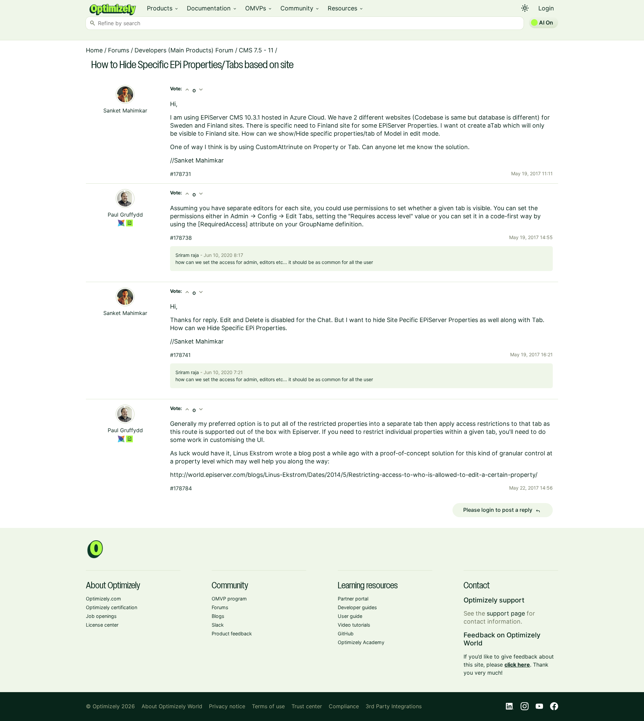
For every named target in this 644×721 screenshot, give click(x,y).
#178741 (180, 355)
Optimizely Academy (361, 642)
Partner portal (353, 598)
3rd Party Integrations (394, 706)
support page (506, 613)
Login (546, 8)
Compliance (344, 706)
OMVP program (229, 598)
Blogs (218, 616)
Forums (118, 50)
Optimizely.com (103, 598)
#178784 (181, 488)
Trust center (306, 706)
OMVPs (258, 8)
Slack (218, 625)
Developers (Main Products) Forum (184, 50)
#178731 (180, 174)
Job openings (101, 616)
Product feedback (232, 633)
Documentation (212, 8)
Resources (346, 8)
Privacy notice (227, 706)
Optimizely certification (111, 607)
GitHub (346, 633)
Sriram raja (187, 255)
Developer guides (357, 607)
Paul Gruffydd (125, 214)
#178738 (181, 237)
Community (300, 8)
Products (163, 8)
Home (94, 50)
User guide (350, 616)
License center (102, 625)
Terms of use (268, 706)
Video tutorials (354, 625)
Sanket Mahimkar (125, 110)
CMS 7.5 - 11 (256, 50)
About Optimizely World (172, 706)
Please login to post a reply (501, 510)
